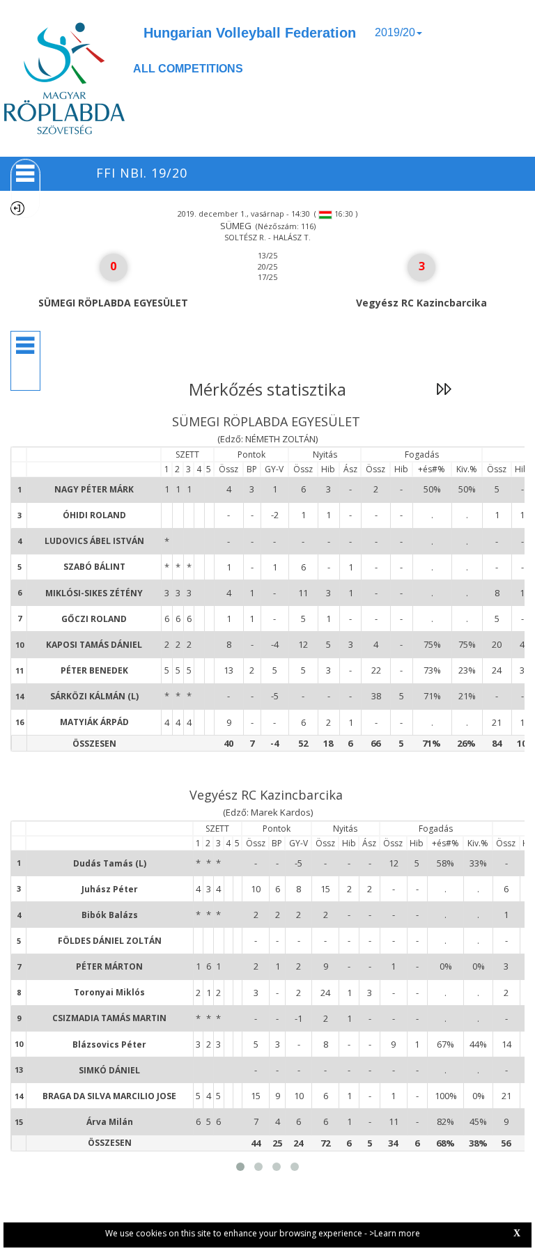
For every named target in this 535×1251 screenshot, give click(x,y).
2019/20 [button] (395, 32)
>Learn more (394, 1233)
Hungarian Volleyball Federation (250, 32)
